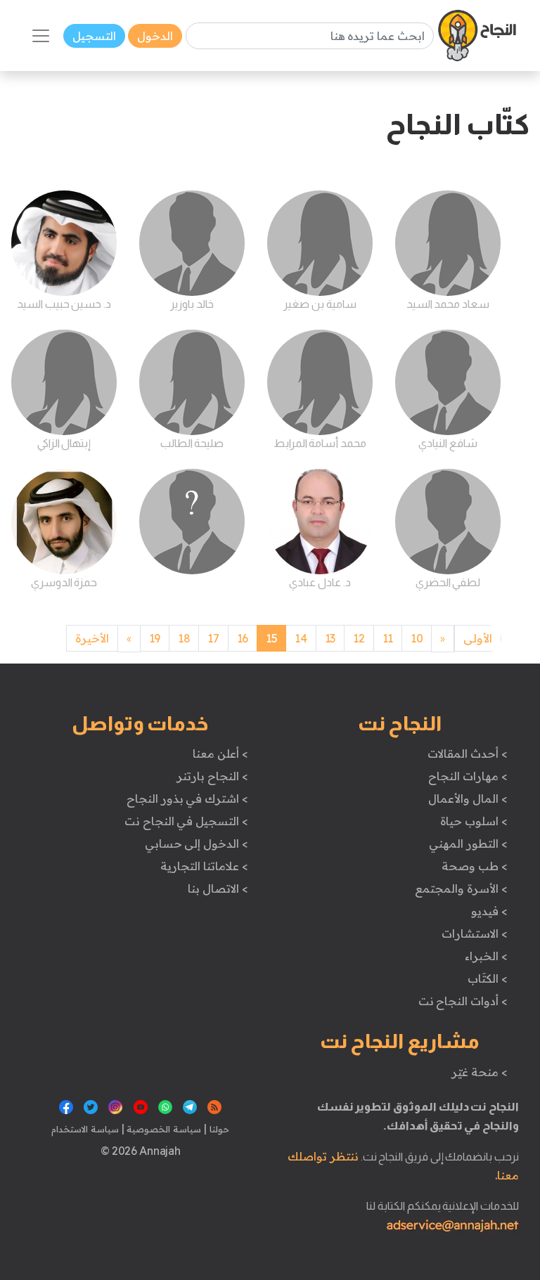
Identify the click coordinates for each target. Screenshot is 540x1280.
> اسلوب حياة (473, 821)
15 (271, 638)
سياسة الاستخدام (85, 1128)
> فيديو (489, 911)
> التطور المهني (468, 843)
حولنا (218, 1128)
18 (184, 638)
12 (358, 638)
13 (330, 638)
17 (213, 638)
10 (417, 638)
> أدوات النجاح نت (463, 1001)
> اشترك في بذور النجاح (187, 798)
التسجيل (94, 36)
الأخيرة (92, 638)
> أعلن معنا (220, 753)
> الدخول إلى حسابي (196, 843)
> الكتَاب (488, 978)
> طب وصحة (474, 866)
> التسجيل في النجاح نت (186, 821)
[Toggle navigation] (41, 35)
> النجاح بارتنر (212, 776)
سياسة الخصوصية (162, 1128)
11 (387, 638)
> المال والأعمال (467, 798)
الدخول (155, 36)
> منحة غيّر (479, 1072)
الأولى (477, 638)
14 (301, 638)
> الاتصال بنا (218, 888)
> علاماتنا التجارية (204, 866)
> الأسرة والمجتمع (461, 888)
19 (154, 638)
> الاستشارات (475, 933)
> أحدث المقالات (467, 753)
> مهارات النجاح (467, 776)
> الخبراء (486, 956)
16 (242, 638)
